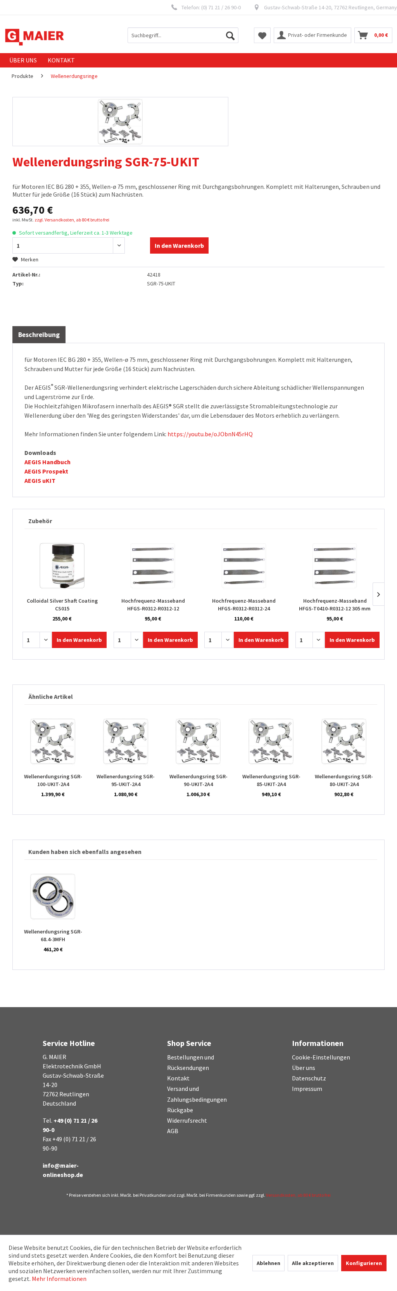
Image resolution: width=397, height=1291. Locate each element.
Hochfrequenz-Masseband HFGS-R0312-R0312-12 (153, 604)
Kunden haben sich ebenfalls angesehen (85, 851)
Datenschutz (309, 1078)
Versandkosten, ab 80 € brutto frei (298, 1195)
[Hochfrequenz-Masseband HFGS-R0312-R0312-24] (244, 566)
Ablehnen (268, 1263)
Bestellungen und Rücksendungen (190, 1062)
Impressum (307, 1088)
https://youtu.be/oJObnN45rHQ (210, 434)
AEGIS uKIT (39, 480)
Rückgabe (180, 1110)
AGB (172, 1131)
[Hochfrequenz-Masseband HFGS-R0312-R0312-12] (153, 566)
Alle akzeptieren (313, 1263)
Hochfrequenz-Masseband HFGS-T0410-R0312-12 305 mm (335, 604)
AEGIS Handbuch (47, 462)
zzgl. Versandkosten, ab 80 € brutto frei (72, 220)
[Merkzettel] (262, 35)
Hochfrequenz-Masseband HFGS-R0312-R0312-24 (244, 604)
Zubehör (40, 521)
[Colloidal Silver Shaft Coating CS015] (62, 566)
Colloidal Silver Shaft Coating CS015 (62, 604)
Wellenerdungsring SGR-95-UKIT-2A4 (126, 780)
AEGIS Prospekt (46, 471)
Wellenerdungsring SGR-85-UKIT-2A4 (271, 780)
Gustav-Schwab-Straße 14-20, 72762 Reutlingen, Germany (330, 7)
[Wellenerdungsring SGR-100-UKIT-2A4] (53, 741)
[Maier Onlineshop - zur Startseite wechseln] (35, 37)
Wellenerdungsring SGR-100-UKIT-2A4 (53, 780)
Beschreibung (39, 334)
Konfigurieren (364, 1263)
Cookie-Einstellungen (321, 1057)
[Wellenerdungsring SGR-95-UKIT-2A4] (126, 741)
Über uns (303, 1068)
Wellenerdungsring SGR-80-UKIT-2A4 (344, 780)
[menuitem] (183, 35)
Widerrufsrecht (187, 1120)
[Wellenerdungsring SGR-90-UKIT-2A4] (198, 741)
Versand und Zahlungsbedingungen (197, 1094)
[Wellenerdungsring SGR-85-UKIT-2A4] (271, 741)
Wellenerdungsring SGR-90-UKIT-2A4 (198, 780)
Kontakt (178, 1078)
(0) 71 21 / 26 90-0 (221, 7)
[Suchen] (230, 35)
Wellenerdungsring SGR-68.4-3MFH (53, 935)
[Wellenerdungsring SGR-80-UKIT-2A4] (344, 741)
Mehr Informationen (59, 1278)
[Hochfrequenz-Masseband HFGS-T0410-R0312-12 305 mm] (335, 566)
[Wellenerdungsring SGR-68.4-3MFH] (53, 896)
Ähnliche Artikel (50, 696)
